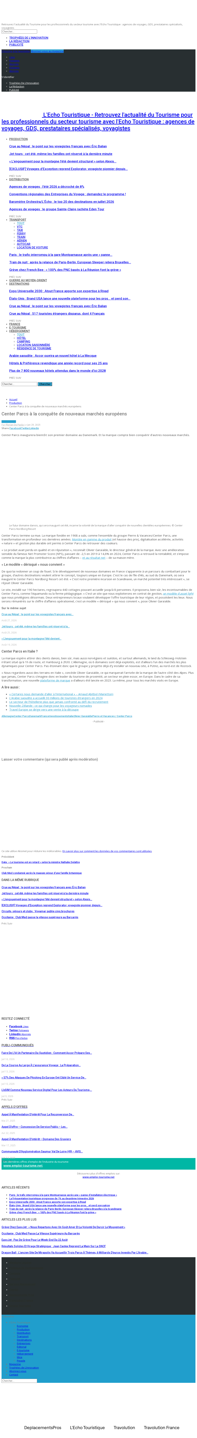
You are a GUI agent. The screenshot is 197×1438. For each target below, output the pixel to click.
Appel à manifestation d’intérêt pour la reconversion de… (38, 1114)
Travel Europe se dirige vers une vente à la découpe (44, 709)
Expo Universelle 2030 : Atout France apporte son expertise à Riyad (59, 291)
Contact (13, 1374)
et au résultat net (93, 558)
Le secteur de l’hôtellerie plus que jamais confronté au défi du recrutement (58, 702)
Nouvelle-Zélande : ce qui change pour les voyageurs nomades (50, 706)
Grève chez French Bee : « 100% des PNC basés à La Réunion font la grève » (65, 270)
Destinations (19, 284)
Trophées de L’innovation (24, 1367)
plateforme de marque (55, 680)
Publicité (16, 44)
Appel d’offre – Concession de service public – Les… (35, 1126)
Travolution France (21, 1300)
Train (21, 237)
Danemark (35, 716)
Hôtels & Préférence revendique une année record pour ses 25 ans (58, 363)
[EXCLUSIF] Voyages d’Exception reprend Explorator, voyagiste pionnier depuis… (68, 169)
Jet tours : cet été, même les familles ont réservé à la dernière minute (60, 154)
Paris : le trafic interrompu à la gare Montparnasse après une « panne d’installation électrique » (63, 1195)
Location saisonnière (33, 345)
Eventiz (13, 1289)
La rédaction (19, 41)
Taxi (20, 230)
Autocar (23, 244)
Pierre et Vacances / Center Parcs (112, 716)
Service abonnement (22, 1284)
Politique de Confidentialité (26, 1268)
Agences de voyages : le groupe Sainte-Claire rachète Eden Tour (56, 209)
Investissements (58, 716)
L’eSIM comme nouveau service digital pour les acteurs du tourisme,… (47, 1089)
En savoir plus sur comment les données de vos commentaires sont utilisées (107, 851)
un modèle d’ (178, 593)
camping (23, 341)
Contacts (14, 1273)
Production (18, 139)
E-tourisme (17, 327)
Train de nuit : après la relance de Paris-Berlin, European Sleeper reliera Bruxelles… (70, 262)
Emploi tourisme (20, 1305)
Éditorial (21, 1346)
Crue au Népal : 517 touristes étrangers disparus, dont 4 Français (57, 313)
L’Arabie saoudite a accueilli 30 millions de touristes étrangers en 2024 (56, 698)
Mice (19, 1357)
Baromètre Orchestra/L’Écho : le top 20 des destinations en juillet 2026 (61, 202)
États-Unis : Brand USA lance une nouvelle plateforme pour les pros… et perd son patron (59, 1205)
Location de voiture (32, 247)
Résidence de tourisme (34, 348)
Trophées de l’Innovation (28, 38)
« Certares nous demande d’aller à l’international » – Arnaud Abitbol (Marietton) (61, 694)
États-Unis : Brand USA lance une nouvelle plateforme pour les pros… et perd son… (69, 298)
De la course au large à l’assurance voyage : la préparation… (41, 1065)
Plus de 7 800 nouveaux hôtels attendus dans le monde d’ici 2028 (57, 371)
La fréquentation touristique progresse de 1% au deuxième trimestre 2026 (51, 1198)
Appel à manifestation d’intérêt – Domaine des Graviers (36, 1139)
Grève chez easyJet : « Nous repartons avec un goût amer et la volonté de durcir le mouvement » (63, 1227)
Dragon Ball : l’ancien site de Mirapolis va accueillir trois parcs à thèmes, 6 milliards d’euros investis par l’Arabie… (75, 1252)
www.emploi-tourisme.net (23, 1165)
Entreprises (23, 1343)
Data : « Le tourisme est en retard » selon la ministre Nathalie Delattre (41, 862)
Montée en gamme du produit (92, 539)
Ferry (21, 233)
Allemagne (8, 716)
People (21, 1360)
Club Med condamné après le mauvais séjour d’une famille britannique (42, 873)
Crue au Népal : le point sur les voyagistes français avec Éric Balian (58, 146)
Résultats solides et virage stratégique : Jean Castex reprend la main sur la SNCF (54, 1246)
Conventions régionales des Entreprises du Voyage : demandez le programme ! (67, 194)
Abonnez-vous (17, 1371)
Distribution (19, 179)
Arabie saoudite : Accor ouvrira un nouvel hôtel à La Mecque (53, 356)
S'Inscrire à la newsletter (16, 51)
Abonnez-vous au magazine (47, 51)
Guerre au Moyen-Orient (28, 280)
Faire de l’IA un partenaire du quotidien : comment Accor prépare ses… (47, 1052)
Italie (70, 716)
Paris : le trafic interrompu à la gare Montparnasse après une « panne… (60, 255)
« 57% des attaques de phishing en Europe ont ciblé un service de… (44, 1077)
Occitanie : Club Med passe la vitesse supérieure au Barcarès (41, 1233)
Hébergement (19, 331)
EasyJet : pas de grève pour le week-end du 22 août (35, 1239)
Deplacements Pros (21, 1295)
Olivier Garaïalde (82, 716)
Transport (17, 219)
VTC (20, 226)
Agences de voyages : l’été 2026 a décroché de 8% (46, 187)
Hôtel (21, 338)
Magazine (15, 1364)
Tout (20, 223)
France (14, 324)
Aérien (22, 240)
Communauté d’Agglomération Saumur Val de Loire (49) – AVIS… (42, 1151)
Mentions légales (20, 1262)
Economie (22, 1326)
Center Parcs (21, 716)
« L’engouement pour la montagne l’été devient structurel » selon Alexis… (62, 161)
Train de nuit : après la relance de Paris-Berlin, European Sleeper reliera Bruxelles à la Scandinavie (65, 1208)
